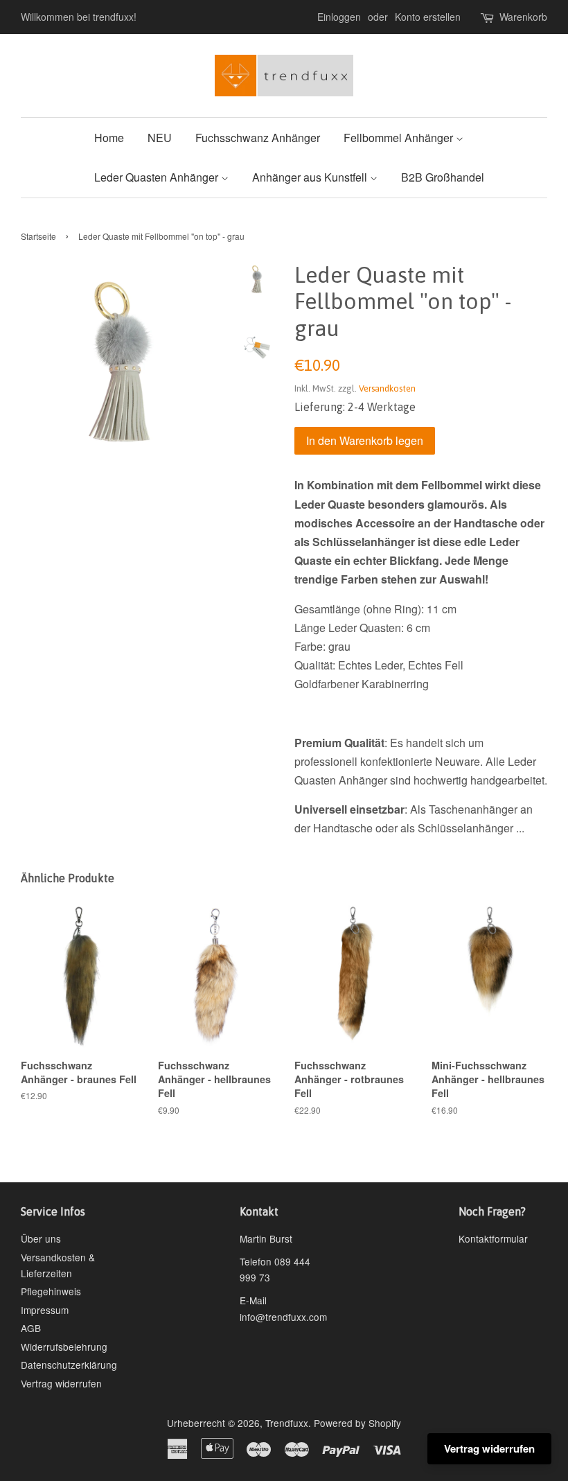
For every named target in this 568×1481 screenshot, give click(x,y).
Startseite (38, 236)
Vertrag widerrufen (61, 1383)
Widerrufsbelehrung (64, 1346)
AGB (31, 1328)
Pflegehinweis (51, 1291)
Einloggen (339, 17)
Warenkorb (523, 17)
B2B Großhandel (442, 177)
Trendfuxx (286, 1423)
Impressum (45, 1310)
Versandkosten (387, 388)
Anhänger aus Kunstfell (311, 177)
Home (109, 138)
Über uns (41, 1238)
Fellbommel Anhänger (400, 138)
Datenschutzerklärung (69, 1365)
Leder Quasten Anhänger (157, 177)
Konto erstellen (428, 17)
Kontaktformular (493, 1238)
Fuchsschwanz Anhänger (257, 138)
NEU (160, 138)
